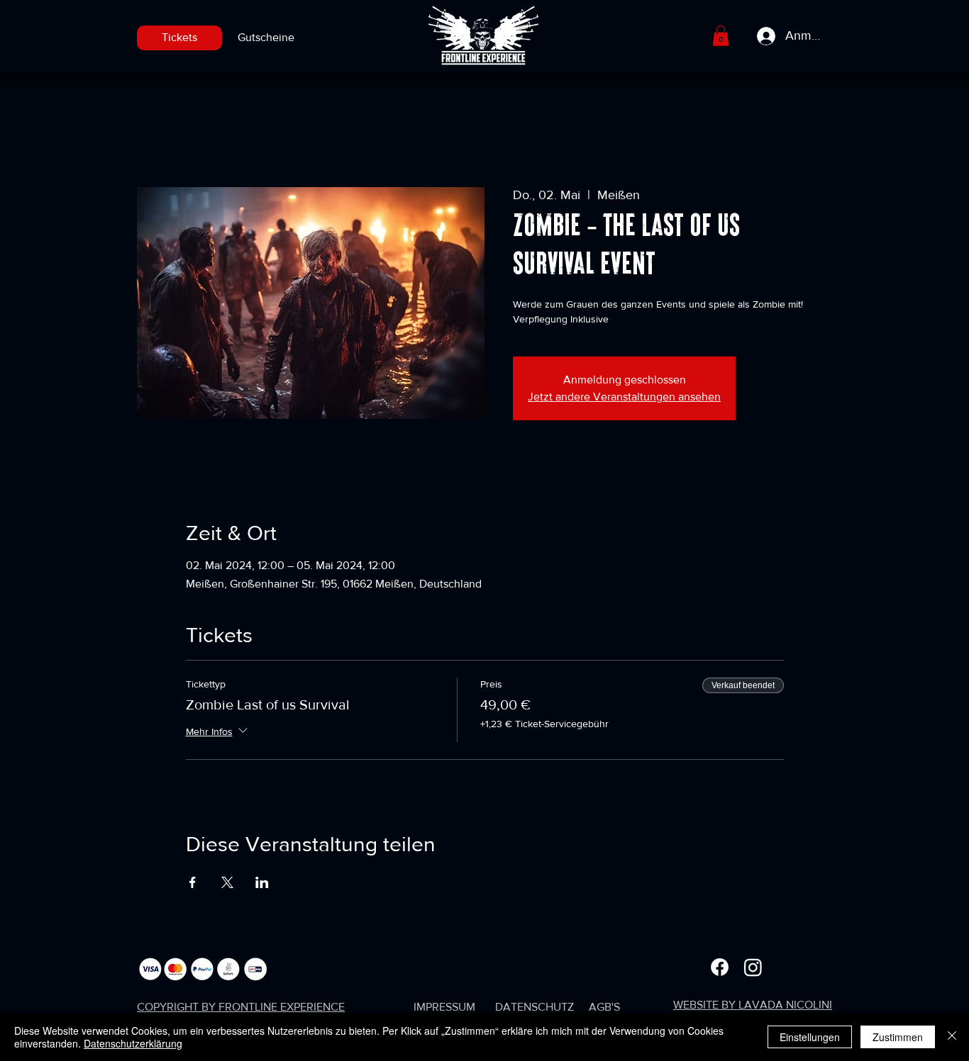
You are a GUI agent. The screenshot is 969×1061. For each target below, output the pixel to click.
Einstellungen (810, 1037)
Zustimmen (898, 1037)
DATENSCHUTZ (534, 1007)
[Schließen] (951, 1037)
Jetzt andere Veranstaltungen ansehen (624, 397)
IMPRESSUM (444, 1007)
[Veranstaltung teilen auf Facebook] (192, 882)
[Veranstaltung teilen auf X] (227, 882)
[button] (720, 36)
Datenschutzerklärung (133, 1043)
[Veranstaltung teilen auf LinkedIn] (262, 882)
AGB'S (604, 1007)
